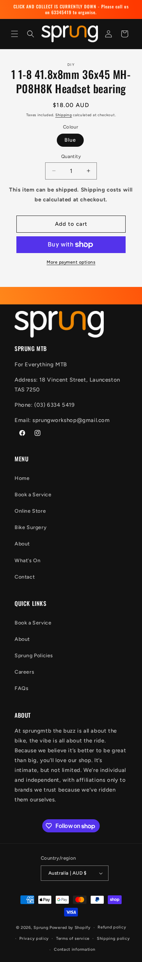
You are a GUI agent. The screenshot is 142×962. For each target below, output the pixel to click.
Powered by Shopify (70, 927)
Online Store (30, 511)
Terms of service (73, 938)
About (22, 544)
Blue (70, 140)
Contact (25, 577)
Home (22, 478)
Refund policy (112, 927)
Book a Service (33, 495)
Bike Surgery (31, 527)
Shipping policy (113, 938)
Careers (24, 672)
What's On (27, 560)
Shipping (63, 115)
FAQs (21, 688)
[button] (15, 34)
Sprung (40, 927)
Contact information (74, 949)
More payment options (71, 262)
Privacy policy (34, 938)
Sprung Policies (34, 655)
